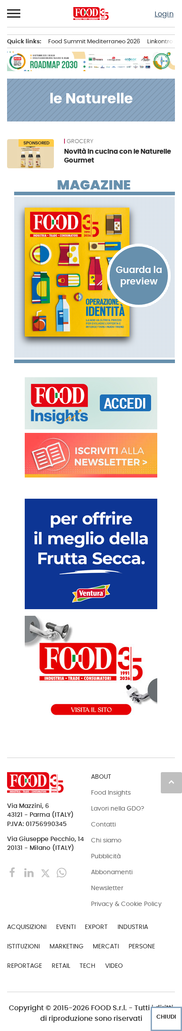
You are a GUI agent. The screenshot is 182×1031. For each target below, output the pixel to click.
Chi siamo (106, 840)
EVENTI (66, 926)
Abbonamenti (112, 872)
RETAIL (61, 965)
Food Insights (111, 792)
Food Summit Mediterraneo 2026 (94, 41)
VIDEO (114, 965)
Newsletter (107, 887)
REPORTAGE (24, 965)
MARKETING (66, 946)
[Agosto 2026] (94, 272)
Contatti (103, 824)
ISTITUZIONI (23, 946)
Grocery (80, 141)
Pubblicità (106, 856)
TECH (87, 965)
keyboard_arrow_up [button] (171, 782)
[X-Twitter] (46, 872)
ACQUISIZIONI (26, 926)
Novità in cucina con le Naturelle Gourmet (117, 156)
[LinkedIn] (29, 872)
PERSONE (142, 946)
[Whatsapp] (61, 872)
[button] (14, 14)
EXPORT (96, 926)
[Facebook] (13, 872)
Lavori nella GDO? (117, 808)
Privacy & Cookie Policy (126, 903)
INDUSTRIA (133, 926)
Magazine (94, 185)
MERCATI (106, 946)
